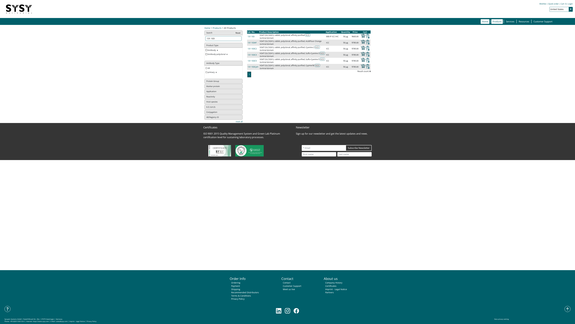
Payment (235, 286)
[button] (497, 21)
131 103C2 (252, 48)
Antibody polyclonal (217, 54)
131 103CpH (253, 66)
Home (485, 21)
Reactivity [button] (210, 96)
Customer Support (543, 21)
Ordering (235, 282)
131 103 (251, 36)
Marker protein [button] (213, 86)
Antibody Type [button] (212, 63)
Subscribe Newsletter (359, 147)
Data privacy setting (501, 319)
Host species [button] (212, 101)
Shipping (235, 289)
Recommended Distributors (245, 292)
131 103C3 (252, 54)
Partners (329, 292)
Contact (286, 282)
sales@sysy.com (62, 321)
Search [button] (223, 32)
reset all (239, 121)
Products (217, 28)
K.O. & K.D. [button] (211, 107)
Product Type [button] (212, 45)
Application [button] (211, 91)
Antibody (213, 50)
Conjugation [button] (211, 112)
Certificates (330, 286)
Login (570, 3)
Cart (563, 3)
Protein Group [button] (212, 81)
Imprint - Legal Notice (336, 289)
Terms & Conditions (241, 295)
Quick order (553, 3)
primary (212, 72)
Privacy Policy (238, 298)
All (208, 68)
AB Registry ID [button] (212, 117)
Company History (333, 282)
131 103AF (252, 42)
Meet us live (289, 289)
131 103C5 (252, 60)
